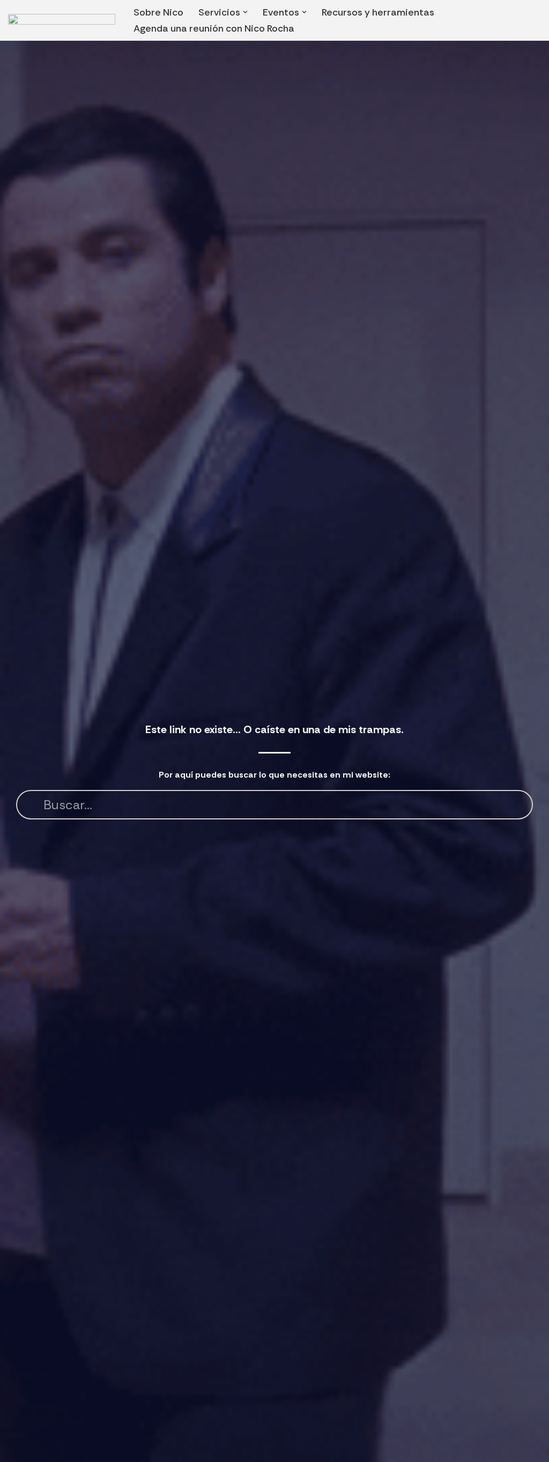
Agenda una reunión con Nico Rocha (213, 28)
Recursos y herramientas (378, 12)
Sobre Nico (158, 12)
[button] (245, 12)
